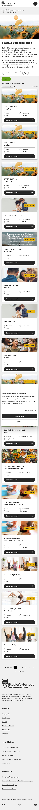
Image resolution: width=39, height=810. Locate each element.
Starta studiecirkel (8, 726)
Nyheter (5, 734)
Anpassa (18, 421)
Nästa (20, 671)
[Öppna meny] (35, 4)
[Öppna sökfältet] (30, 4)
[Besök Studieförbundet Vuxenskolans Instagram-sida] (19, 805)
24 (15, 671)
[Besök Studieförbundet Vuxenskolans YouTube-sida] (35, 805)
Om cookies (6, 763)
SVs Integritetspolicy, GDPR (11, 751)
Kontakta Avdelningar (9, 785)
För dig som (6, 718)
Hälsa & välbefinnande (9, 12)
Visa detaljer (29, 410)
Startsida (4, 10)
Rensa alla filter (7, 87)
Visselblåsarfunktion (9, 789)
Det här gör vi (6, 714)
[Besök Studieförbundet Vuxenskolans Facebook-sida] (3, 805)
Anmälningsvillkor (8, 755)
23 (33, 667)
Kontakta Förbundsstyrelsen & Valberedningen (17, 781)
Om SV (4, 722)
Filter (6, 79)
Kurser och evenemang (16, 10)
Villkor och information (10, 747)
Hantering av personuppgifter (12, 759)
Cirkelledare (6, 730)
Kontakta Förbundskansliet (11, 777)
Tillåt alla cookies (19, 416)
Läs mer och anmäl (11, 120)
